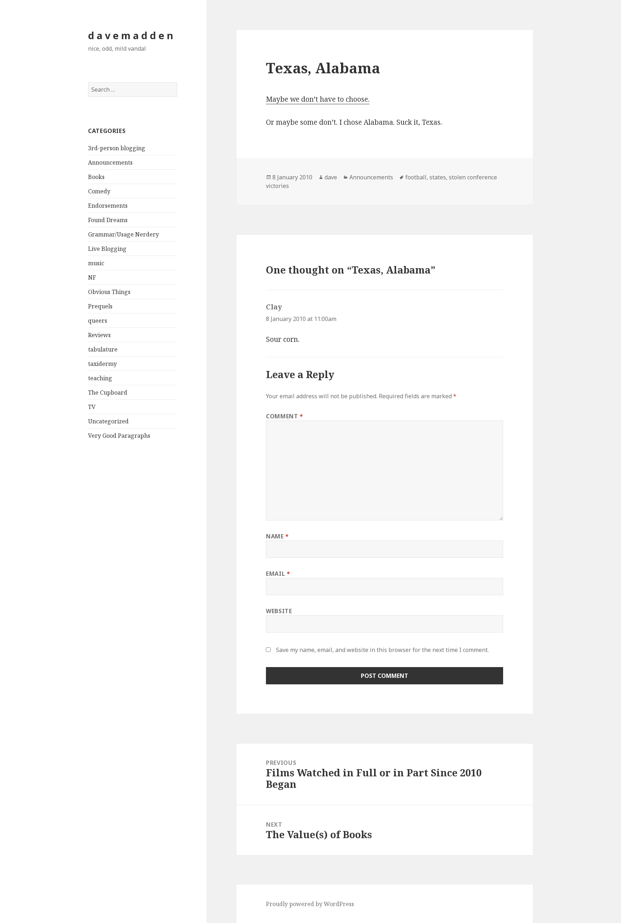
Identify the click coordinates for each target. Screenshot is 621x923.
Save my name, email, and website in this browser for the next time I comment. (382, 650)
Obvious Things (109, 292)
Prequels (100, 306)
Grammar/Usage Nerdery (123, 234)
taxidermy (102, 364)
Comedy (99, 191)
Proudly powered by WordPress (310, 904)
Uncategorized (108, 421)
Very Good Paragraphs (119, 436)
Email (278, 574)
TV (92, 407)
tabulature (103, 349)
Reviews (99, 335)
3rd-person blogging (116, 148)
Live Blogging (107, 249)
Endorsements (108, 206)
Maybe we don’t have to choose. (317, 99)
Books (96, 177)
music (96, 263)
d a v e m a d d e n (130, 35)
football (416, 177)
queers (97, 321)
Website (279, 611)
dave (331, 177)
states (437, 177)
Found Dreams (108, 220)
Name (277, 536)
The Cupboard (107, 392)
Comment (284, 416)
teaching (100, 378)
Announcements (110, 162)
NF (92, 277)
